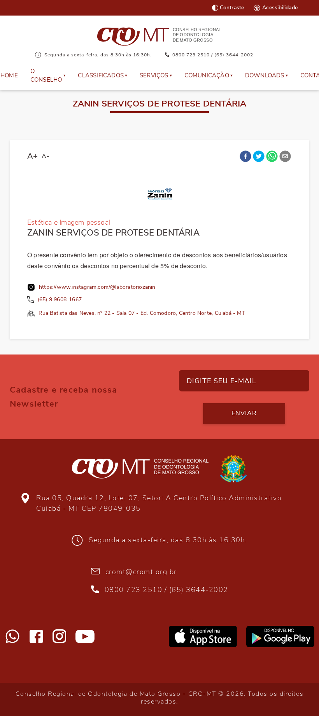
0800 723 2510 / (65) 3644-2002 (212, 55)
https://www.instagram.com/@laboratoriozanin (97, 287)
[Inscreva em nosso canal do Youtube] (85, 636)
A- (45, 156)
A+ (32, 156)
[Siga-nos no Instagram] (59, 636)
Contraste (232, 7)
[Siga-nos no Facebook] (36, 636)
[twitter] (259, 156)
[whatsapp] (272, 156)
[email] (285, 156)
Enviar (244, 413)
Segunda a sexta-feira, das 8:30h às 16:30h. (98, 55)
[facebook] (245, 156)
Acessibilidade (280, 7)
